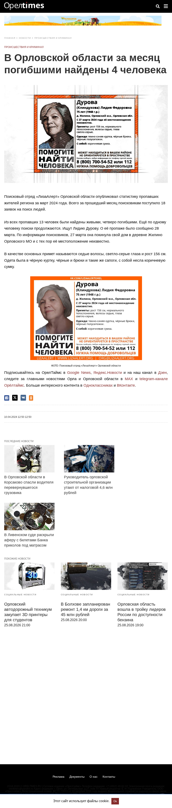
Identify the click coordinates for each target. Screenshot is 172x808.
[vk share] (23, 398)
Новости (25, 38)
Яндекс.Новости (107, 373)
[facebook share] (6, 398)
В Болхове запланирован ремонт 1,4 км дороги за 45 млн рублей (85, 609)
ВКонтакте (126, 385)
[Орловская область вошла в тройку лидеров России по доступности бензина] (142, 576)
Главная (9, 38)
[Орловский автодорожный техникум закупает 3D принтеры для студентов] (29, 576)
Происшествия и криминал (53, 38)
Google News (78, 373)
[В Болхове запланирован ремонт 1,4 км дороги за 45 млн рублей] (86, 576)
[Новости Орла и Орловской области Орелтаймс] (24, 6)
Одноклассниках (98, 385)
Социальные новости (20, 594)
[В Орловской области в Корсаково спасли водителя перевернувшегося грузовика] (29, 458)
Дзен (162, 373)
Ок (115, 801)
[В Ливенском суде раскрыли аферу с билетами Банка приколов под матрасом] (29, 516)
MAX (129, 379)
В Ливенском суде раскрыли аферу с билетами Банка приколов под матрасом (29, 540)
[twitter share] (15, 398)
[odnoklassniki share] (31, 398)
